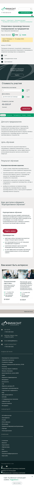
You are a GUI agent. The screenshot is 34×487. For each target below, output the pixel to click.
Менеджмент (5, 379)
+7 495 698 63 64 (6, 12)
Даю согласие (17, 483)
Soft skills (4, 397)
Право (3, 375)
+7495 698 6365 (9, 346)
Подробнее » (14, 480)
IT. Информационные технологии (10, 399)
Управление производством (26, 21)
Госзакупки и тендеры (7, 362)
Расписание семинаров (20, 20)
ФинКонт (3, 20)
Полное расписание (7, 430)
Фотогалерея (5, 424)
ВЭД (3, 392)
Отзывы (24, 115)
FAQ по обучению (6, 422)
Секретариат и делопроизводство (10, 388)
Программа (9, 115)
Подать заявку (10, 231)
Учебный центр (10, 20)
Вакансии (4, 442)
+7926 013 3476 (9, 337)
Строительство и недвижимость (10, 390)
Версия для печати (28, 311)
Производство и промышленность (10, 21)
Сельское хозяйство (7, 403)
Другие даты (5, 40)
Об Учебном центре (6, 415)
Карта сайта (5, 455)
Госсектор (4, 366)
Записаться (26, 108)
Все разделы (5, 405)
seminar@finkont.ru (12, 340)
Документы (5, 451)
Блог (3, 449)
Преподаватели (17, 115)
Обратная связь (6, 447)
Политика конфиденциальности (10, 453)
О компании (5, 440)
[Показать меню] (32, 15)
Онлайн (24, 34)
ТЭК (3, 384)
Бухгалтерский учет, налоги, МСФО (10, 373)
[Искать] (31, 9)
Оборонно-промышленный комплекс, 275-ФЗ (13, 364)
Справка (29, 115)
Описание (3, 115)
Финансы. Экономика (7, 371)
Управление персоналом (8, 360)
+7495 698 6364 (9, 332)
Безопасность (5, 381)
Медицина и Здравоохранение (9, 377)
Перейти (17, 75)
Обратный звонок (25, 12)
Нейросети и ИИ (6, 401)
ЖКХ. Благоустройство (7, 394)
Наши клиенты (5, 444)
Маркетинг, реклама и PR (8, 386)
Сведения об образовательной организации (12, 426)
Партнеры (4, 428)
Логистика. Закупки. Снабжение (10, 368)
